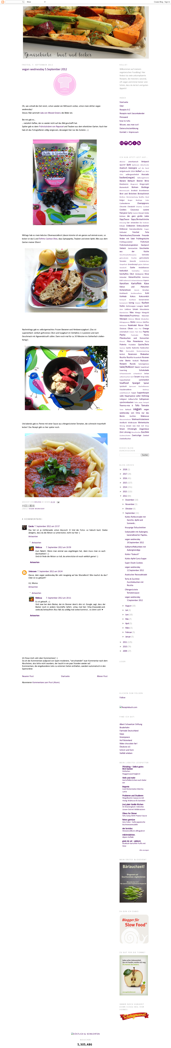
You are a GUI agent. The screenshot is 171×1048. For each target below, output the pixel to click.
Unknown (32, 571)
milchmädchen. (128, 835)
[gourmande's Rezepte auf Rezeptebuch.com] (128, 707)
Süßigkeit (123, 399)
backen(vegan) (127, 177)
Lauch (146, 306)
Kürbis (122, 306)
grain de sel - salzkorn (131, 841)
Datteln (135, 213)
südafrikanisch (125, 393)
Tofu (137, 405)
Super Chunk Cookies (134, 563)
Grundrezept (133, 265)
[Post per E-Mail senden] (58, 502)
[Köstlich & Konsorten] (85, 1034)
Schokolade (144, 370)
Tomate (145, 405)
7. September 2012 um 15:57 (47, 526)
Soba (147, 377)
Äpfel (129, 165)
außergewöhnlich (132, 175)
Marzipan (123, 319)
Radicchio (135, 348)
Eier (128, 223)
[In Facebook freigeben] (31, 505)
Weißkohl (123, 423)
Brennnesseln (124, 191)
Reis (121, 351)
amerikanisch (133, 162)
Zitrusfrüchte (135, 432)
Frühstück (144, 242)
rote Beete (125, 361)
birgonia (125, 787)
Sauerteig (123, 370)
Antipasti (145, 162)
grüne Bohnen (143, 264)
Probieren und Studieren (132, 796)
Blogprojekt (144, 184)
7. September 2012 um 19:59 (58, 547)
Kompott (123, 300)
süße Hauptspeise (127, 396)
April (127, 624)
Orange (146, 329)
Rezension (132, 354)
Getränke (145, 255)
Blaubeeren (124, 184)
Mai (127, 619)
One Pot (138, 329)
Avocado (145, 174)
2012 (125, 496)
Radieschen (144, 348)
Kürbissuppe (131, 306)
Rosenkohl (137, 358)
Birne (147, 181)
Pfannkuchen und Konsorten (134, 338)
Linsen (135, 309)
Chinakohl (131, 207)
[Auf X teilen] (28, 505)
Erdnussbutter (143, 226)
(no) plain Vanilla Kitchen (132, 804)
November (130, 504)
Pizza (147, 342)
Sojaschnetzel (125, 380)
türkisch (128, 410)
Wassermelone (125, 419)
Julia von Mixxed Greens (50, 113)
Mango (138, 313)
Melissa (38, 547)
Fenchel (135, 232)
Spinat (146, 383)
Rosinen (145, 357)
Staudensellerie (125, 390)
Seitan (146, 374)
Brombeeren (144, 191)
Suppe (133, 393)
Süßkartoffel (133, 399)
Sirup (143, 377)
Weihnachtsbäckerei (140, 419)
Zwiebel (146, 436)
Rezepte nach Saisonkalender (132, 113)
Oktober (129, 509)
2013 (125, 492)
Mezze (137, 319)
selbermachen (125, 377)
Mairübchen (124, 313)
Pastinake (134, 335)
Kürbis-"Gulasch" (132, 554)
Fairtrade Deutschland (129, 731)
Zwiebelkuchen (125, 439)
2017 (125, 474)
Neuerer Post (28, 676)
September (130, 513)
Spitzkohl (123, 386)
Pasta (122, 335)
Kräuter (138, 303)
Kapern (146, 281)
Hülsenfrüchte (134, 277)
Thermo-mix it (126, 406)
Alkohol (122, 162)
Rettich (122, 354)
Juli (126, 610)
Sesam (137, 377)
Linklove (128, 309)
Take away (138, 402)
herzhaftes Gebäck (140, 271)
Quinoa (122, 348)
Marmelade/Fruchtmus (129, 316)
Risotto (130, 357)
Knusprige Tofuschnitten (135, 528)
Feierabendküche (135, 229)
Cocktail (146, 207)
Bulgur (122, 200)
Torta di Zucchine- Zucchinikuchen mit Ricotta (134, 582)
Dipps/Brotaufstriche (140, 219)
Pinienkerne (138, 341)
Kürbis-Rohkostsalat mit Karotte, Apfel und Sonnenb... (135, 520)
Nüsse (140, 325)
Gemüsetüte (132, 248)
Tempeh (146, 402)
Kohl (147, 293)
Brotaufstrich (143, 194)
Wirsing (122, 426)
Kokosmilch (144, 296)
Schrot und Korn (127, 750)
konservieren (144, 300)
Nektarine (123, 325)
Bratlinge (145, 187)
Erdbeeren (130, 226)
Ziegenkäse (144, 429)
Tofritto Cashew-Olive (48, 239)
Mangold (145, 313)
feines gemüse (128, 820)
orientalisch (124, 332)
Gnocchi (133, 261)
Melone (131, 319)
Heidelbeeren (144, 268)
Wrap (147, 426)
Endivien (146, 223)
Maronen (145, 316)
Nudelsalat (132, 325)
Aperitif (122, 165)
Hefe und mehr (128, 778)
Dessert (142, 213)
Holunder (123, 277)
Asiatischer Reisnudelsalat (136, 575)
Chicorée (123, 207)
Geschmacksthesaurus (128, 255)
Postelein (132, 345)
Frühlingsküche (142, 239)
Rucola (132, 364)
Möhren (139, 322)
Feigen (146, 229)
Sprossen (132, 386)
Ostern (131, 332)
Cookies (123, 210)
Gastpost (145, 245)
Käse (146, 283)
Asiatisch (123, 168)
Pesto (146, 335)
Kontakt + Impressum (129, 132)
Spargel (136, 383)
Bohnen (135, 187)
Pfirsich (122, 341)
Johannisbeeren (137, 280)
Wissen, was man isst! (129, 125)
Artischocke (144, 165)
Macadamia (144, 309)
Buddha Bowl (144, 197)
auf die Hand (143, 168)
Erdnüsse (123, 229)
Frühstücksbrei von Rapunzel (51, 127)
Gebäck (123, 248)
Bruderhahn (124, 728)
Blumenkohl (124, 187)
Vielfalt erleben (126, 753)
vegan (137, 409)
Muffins (146, 322)
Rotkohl (136, 361)
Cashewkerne (125, 204)
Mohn (132, 322)
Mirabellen (145, 319)
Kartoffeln (136, 283)
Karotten (124, 283)
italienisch (127, 280)
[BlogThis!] (25, 505)
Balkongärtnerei (143, 178)
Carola (31, 526)
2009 (125, 651)
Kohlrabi (123, 296)
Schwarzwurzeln (125, 374)
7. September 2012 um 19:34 (50, 571)
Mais (132, 313)
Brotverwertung (132, 197)
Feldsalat (123, 232)
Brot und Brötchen (128, 194)
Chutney (139, 207)
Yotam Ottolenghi (128, 429)
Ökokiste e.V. (125, 747)
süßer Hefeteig (142, 396)
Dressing (123, 223)
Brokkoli (134, 191)
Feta (147, 232)
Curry (130, 213)
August (128, 606)
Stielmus (146, 390)
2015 (125, 483)
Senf (132, 377)
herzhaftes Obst (127, 274)
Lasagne (140, 306)
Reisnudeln (130, 351)
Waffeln (133, 416)
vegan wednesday (37, 509)
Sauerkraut (145, 367)
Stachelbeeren (143, 386)
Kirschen (146, 290)
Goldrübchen (144, 261)
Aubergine (132, 168)
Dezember (130, 500)
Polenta (123, 345)
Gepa (122, 734)
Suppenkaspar (143, 393)
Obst (147, 325)
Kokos (132, 296)
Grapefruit (123, 264)
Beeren (140, 181)
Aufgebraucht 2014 (127, 171)
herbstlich (124, 271)
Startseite (65, 676)
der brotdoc (127, 829)
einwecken (135, 223)
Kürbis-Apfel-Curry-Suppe (135, 559)
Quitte (128, 348)
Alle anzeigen (144, 850)
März (127, 628)
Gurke (132, 268)
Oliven (130, 329)
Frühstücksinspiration (129, 245)
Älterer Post (102, 676)
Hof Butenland (126, 740)
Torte (121, 410)
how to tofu (125, 121)
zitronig (127, 432)
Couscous (135, 210)
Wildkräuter (132, 423)
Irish (121, 281)
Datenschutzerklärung (129, 128)
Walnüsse (145, 416)
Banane (123, 181)
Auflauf (138, 171)
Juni (127, 615)
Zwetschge (136, 435)
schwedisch (137, 374)
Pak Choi (138, 332)
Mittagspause (125, 322)
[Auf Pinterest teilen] (33, 505)
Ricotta (123, 357)
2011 (125, 642)
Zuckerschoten (125, 435)
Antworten (33, 537)
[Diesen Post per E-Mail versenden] (23, 505)
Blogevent (134, 184)
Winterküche (143, 423)
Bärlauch (131, 181)
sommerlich (144, 380)
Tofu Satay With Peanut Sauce (134, 816)
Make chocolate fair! (128, 744)
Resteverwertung (143, 351)
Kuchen (145, 303)
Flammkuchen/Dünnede (130, 235)
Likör (121, 309)
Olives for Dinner (129, 813)
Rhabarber (144, 354)
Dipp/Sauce (124, 219)
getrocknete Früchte (128, 258)
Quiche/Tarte (143, 345)
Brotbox (122, 197)
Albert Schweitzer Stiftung (131, 724)
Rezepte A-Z (125, 110)
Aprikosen (135, 165)
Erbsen (122, 226)
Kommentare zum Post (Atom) (46, 683)
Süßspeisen (144, 399)
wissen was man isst (135, 426)
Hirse (147, 274)
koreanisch (124, 303)
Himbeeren (139, 274)
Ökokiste (123, 329)
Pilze (129, 341)
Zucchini (145, 432)
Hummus (145, 277)
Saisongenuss (143, 364)
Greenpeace (125, 737)
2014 (125, 487)
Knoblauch (124, 293)
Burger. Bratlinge (135, 200)
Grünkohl (123, 268)
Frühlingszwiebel (126, 242)
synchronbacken (126, 402)
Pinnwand (124, 117)
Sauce (137, 367)
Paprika (146, 332)
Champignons (143, 203)
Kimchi (136, 290)
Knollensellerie (136, 293)
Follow (122, 698)
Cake (147, 200)
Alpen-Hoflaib (128, 837)
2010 (125, 647)
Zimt (122, 432)
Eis (141, 223)
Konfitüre (132, 300)
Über (122, 106)
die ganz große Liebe (138, 216)
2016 (125, 478)
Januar (128, 637)
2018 (125, 470)
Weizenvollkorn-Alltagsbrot (133, 831)
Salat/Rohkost (127, 367)
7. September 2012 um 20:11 (58, 598)
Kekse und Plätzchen (134, 287)
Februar (128, 632)
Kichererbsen (125, 290)
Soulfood (124, 383)
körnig (131, 303)
